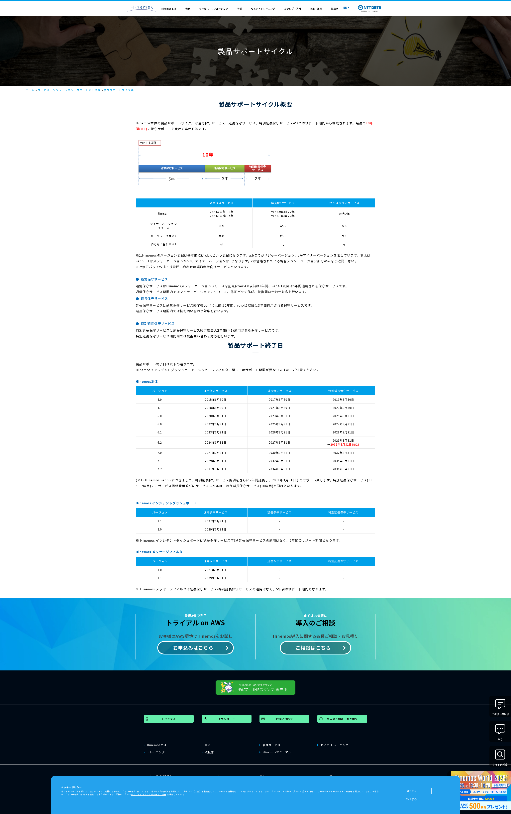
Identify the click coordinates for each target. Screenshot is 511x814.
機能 (187, 8)
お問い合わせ (284, 719)
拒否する (411, 799)
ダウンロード (226, 719)
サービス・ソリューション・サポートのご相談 (69, 90)
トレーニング (156, 752)
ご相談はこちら (313, 647)
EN (345, 7)
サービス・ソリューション (213, 8)
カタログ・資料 (292, 8)
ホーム (30, 90)
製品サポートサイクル (119, 90)
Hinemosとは (168, 8)
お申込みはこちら (193, 647)
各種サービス (272, 745)
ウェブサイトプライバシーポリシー (148, 794)
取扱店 (334, 8)
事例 (239, 8)
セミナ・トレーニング (263, 8)
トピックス (169, 719)
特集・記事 (316, 8)
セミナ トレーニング (334, 745)
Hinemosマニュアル (277, 752)
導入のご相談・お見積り (342, 719)
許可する (411, 790)
